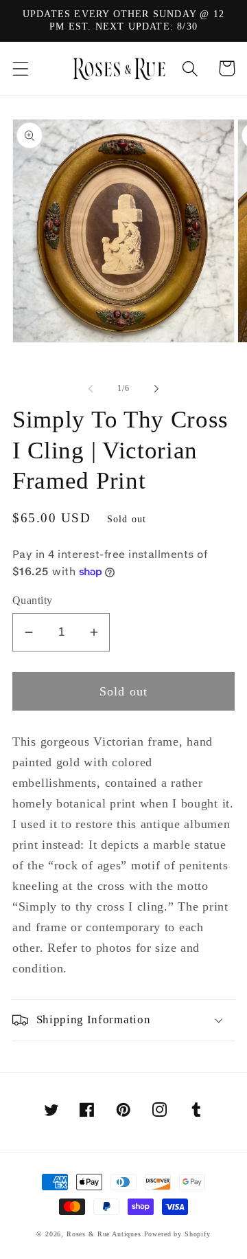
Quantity (32, 600)
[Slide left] (90, 389)
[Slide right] (156, 389)
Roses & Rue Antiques (104, 1234)
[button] (21, 68)
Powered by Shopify (177, 1234)
